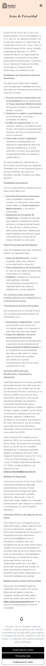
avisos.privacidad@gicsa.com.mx (19, 471)
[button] (41, 5)
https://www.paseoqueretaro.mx (19, 601)
